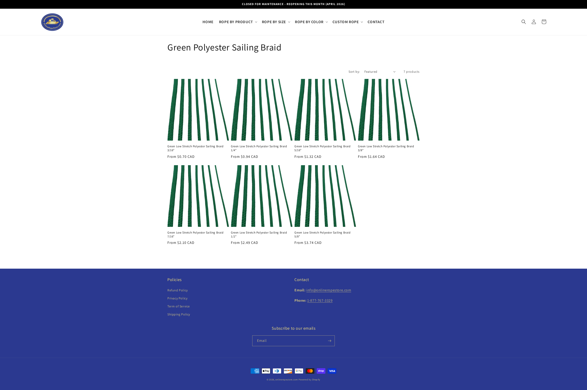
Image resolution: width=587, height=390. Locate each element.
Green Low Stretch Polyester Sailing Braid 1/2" (259, 234)
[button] (237, 22)
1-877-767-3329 (319, 300)
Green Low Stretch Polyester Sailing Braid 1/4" (259, 148)
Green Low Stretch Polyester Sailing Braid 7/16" (195, 234)
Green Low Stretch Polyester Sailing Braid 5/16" (322, 148)
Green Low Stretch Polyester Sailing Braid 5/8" (322, 234)
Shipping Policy (178, 314)
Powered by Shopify (310, 379)
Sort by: (354, 72)
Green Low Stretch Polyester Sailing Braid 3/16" (195, 148)
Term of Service (178, 306)
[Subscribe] (329, 340)
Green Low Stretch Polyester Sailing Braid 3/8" (386, 148)
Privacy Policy (177, 298)
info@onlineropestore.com (328, 290)
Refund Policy (177, 290)
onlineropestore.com (286, 379)
